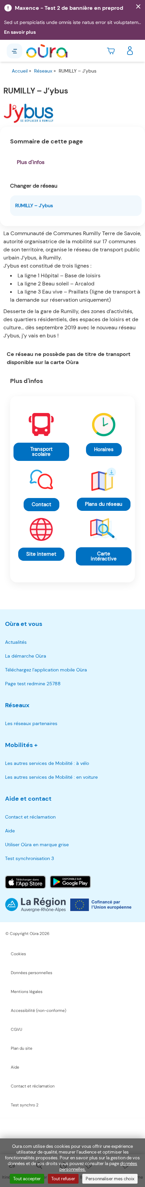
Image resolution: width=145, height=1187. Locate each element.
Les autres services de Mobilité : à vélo (47, 763)
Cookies (18, 954)
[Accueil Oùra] (46, 51)
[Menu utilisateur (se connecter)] (130, 51)
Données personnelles (31, 972)
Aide (10, 831)
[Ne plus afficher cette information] (138, 7)
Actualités (16, 642)
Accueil (20, 71)
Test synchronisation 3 (29, 858)
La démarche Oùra (25, 656)
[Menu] (14, 51)
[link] (41, 452)
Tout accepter (27, 1179)
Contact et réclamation (30, 817)
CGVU (16, 1029)
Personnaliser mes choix (110, 1179)
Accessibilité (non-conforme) (38, 1010)
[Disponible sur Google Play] (70, 882)
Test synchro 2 (24, 1105)
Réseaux (43, 71)
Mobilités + (21, 745)
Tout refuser (63, 1179)
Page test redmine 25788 (33, 684)
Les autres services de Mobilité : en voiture (51, 777)
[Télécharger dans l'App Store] (25, 882)
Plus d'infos (31, 162)
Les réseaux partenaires (31, 723)
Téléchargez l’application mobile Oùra (46, 670)
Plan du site (21, 1048)
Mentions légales (26, 991)
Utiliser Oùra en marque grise (37, 844)
